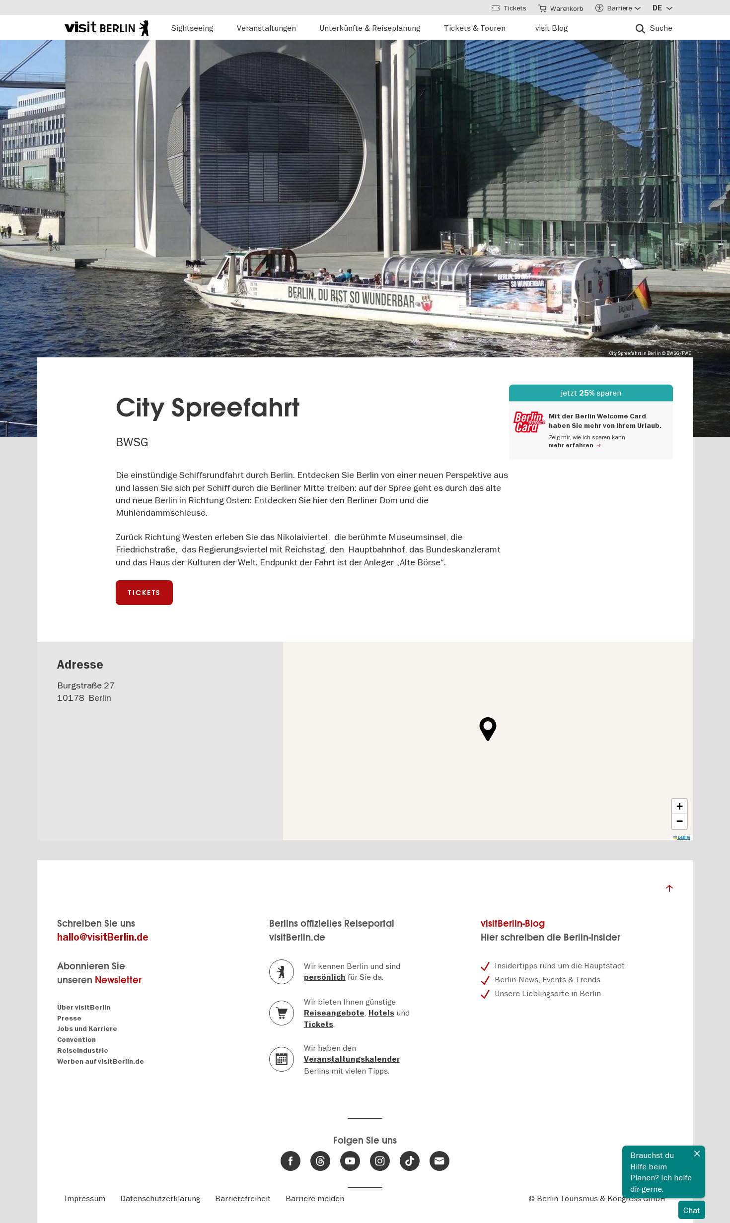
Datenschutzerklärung (160, 1198)
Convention (76, 1039)
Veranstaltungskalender (352, 1059)
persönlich (325, 977)
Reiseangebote (334, 1013)
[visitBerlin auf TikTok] (410, 1161)
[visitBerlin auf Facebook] (290, 1161)
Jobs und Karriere (87, 1028)
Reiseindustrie (82, 1050)
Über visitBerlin (83, 1007)
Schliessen (697, 1153)
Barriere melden (315, 1198)
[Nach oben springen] (669, 891)
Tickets (144, 592)
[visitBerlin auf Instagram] (380, 1161)
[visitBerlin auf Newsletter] (439, 1161)
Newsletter (118, 980)
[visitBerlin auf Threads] (320, 1161)
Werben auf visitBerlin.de (100, 1061)
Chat (691, 1210)
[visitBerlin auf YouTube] (350, 1161)
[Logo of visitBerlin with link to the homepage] (106, 27)
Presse (69, 1018)
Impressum (85, 1198)
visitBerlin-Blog (513, 923)
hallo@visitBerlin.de (102, 937)
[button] (488, 729)
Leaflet (683, 837)
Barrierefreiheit (243, 1198)
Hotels (381, 1013)
